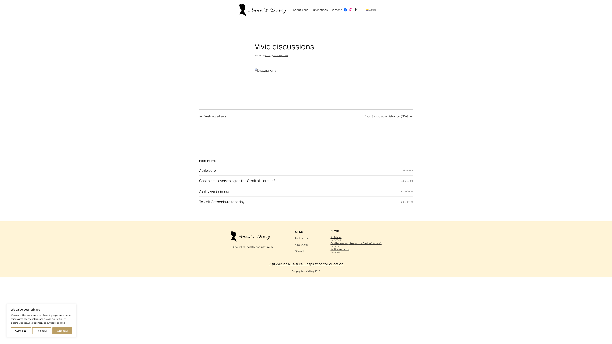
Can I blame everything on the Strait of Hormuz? (237, 181)
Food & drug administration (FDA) (386, 116)
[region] (41, 321)
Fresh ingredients (215, 116)
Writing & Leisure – (309, 264)
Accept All (62, 330)
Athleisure (207, 170)
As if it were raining (214, 191)
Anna (267, 55)
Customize (20, 330)
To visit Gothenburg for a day (221, 202)
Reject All (42, 330)
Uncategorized (280, 55)
